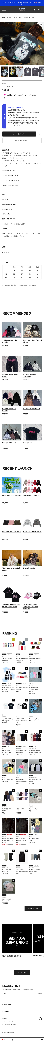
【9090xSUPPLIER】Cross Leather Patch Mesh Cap (30, 606)
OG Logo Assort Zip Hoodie (9, 341)
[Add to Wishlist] (39, 134)
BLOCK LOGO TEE (7, 779)
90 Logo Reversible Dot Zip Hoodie (31, 375)
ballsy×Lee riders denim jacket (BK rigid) (21, 840)
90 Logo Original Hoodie (31, 408)
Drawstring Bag (33, 719)
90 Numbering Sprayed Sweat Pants (33, 689)
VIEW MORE (33, 909)
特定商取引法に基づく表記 (9, 1024)
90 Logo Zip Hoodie (9, 443)
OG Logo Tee (27, 443)
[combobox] (22, 1039)
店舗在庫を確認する (22, 140)
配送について (8, 224)
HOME (4, 17)
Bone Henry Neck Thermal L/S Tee (32, 341)
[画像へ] (4, 72)
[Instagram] (40, 1018)
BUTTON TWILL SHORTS (11, 532)
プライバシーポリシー (8, 1021)
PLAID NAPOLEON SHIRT (32, 532)
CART (39, 10)
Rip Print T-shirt (34, 809)
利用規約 (4, 1018)
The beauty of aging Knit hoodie (11, 569)
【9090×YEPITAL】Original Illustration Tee (21, 721)
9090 (10, 17)
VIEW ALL (22, 972)
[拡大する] (41, 24)
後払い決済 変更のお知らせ (11, 956)
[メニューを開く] (4, 10)
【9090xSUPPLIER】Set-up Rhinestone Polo (11, 605)
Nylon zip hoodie (29, 568)
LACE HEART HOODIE (31, 495)
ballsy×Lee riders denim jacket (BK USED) (7, 840)
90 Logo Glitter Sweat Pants (10, 375)
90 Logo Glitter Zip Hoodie (9, 410)
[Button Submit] (40, 994)
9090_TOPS (18, 17)
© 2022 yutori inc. (8, 1032)
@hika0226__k (7, 209)
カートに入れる (19, 134)
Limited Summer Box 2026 (11, 495)
